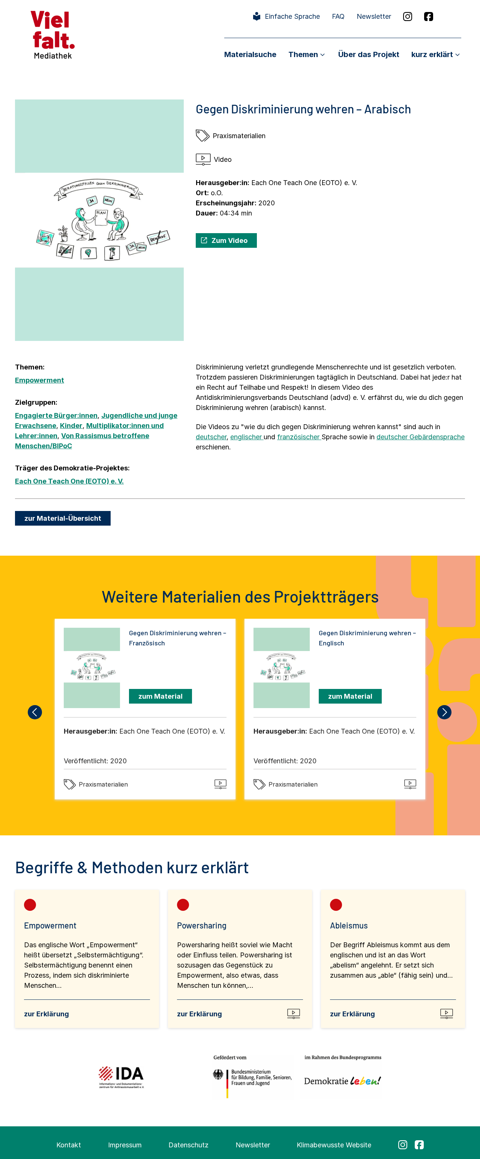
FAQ (338, 16)
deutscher (211, 437)
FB (428, 16)
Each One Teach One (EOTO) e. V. (69, 481)
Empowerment (39, 380)
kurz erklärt (432, 54)
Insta (407, 16)
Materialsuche (250, 54)
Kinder (71, 426)
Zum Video (230, 240)
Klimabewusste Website (334, 1145)
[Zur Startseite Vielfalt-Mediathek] (52, 34)
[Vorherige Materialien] (35, 712)
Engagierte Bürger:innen (56, 415)
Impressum (125, 1145)
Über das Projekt (368, 54)
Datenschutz (188, 1145)
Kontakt (68, 1145)
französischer (299, 437)
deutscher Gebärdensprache (420, 437)
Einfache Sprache (292, 16)
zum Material (160, 696)
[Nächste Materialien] (444, 712)
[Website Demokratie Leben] (341, 1077)
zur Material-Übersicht (62, 518)
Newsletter (374, 16)
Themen (303, 54)
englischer (247, 437)
